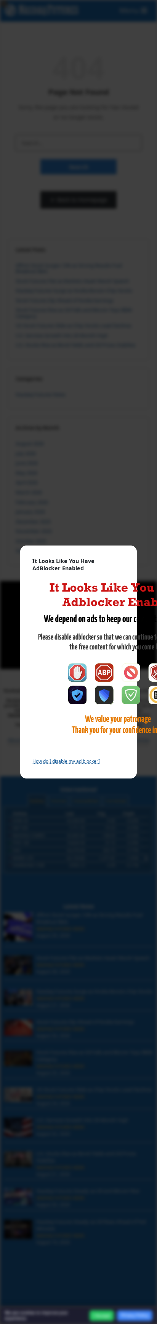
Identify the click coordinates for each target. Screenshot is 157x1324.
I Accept (101, 1315)
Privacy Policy (135, 1315)
